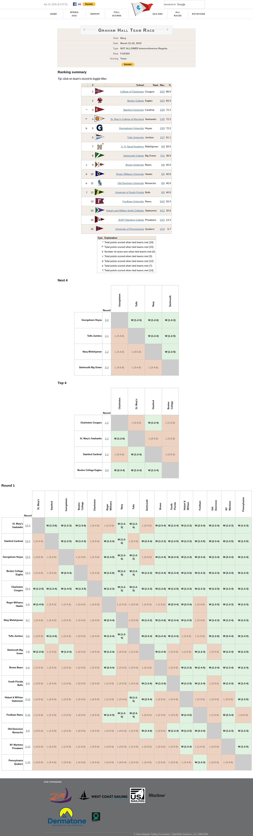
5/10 (162, 201)
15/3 (162, 100)
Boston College (135, 100)
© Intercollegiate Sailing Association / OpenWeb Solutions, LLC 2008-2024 (171, 834)
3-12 (27, 699)
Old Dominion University (131, 183)
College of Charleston (132, 91)
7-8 (28, 651)
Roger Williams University (130, 174)
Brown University (135, 164)
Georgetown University (131, 128)
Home (53, 14)
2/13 (162, 220)
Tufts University (135, 137)
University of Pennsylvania (129, 229)
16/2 (162, 91)
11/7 (162, 137)
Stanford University (133, 109)
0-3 (107, 367)
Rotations (198, 14)
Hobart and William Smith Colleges (125, 210)
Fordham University (133, 201)
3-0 (107, 320)
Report (95, 14)
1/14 (162, 229)
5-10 (27, 715)
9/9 (163, 146)
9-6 (28, 636)
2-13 (27, 746)
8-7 (28, 620)
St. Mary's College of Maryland (127, 119)
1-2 (107, 351)
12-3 (27, 525)
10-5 (27, 557)
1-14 (27, 762)
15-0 (27, 588)
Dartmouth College (133, 155)
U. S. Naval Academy (132, 146)
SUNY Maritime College (131, 220)
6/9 (163, 164)
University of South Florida (129, 192)
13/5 (162, 109)
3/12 (162, 210)
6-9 (28, 604)
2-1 (107, 336)
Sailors (158, 14)
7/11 (162, 155)
